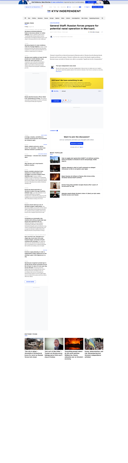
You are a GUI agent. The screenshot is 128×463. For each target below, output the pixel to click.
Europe (52, 18)
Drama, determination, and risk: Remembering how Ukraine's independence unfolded (94, 354)
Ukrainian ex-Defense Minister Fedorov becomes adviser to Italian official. (35, 33)
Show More (30, 281)
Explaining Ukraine (94, 18)
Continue (56, 101)
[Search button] (102, 18)
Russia (46, 18)
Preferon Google (94, 32)
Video (62, 18)
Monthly (56, 91)
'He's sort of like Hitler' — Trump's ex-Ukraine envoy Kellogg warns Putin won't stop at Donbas (53, 354)
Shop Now (91, 2)
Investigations (76, 18)
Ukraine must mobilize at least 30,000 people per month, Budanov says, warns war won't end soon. (36, 59)
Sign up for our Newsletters (34, 7)
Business (40, 18)
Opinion (57, 18)
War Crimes (85, 18)
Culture (68, 18)
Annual (64, 91)
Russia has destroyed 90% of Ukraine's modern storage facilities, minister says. (35, 191)
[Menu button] (25, 18)
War (29, 18)
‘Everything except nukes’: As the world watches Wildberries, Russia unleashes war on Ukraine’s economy (74, 355)
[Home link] (64, 11)
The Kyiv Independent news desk (64, 36)
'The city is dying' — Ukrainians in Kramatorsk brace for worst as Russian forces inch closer (34, 354)
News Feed (29, 23)
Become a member (76, 143)
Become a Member (98, 7)
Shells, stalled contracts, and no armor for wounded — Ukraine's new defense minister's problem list (35, 148)
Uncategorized (54, 22)
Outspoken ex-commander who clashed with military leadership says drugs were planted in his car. (35, 220)
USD (99, 91)
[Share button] (102, 32)
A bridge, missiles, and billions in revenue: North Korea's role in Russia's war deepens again (36, 138)
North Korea (44, 135)
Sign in (81, 147)
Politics (34, 18)
